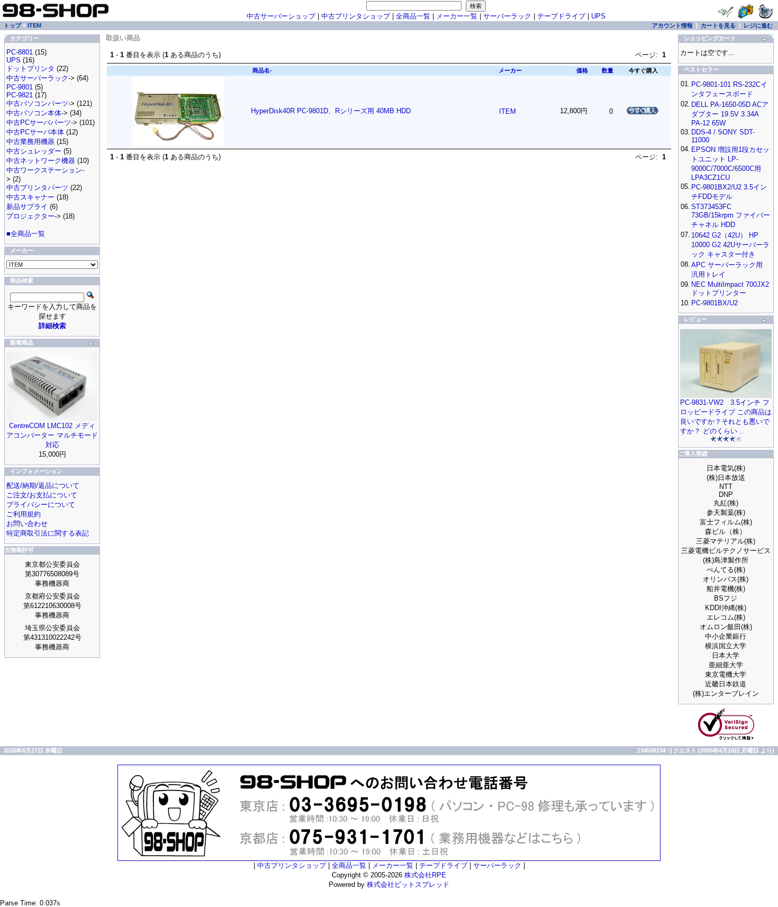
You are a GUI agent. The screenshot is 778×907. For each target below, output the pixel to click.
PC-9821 (19, 95)
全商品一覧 (413, 16)
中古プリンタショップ (355, 16)
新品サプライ (27, 207)
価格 (582, 70)
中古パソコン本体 (33, 113)
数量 (607, 70)
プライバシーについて (40, 505)
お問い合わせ (27, 524)
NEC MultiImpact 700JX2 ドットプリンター (730, 288)
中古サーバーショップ (281, 16)
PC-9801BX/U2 (714, 303)
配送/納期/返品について (42, 485)
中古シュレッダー (33, 151)
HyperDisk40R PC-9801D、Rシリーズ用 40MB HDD (331, 111)
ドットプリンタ (30, 68)
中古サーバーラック (37, 78)
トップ (12, 25)
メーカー (510, 70)
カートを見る (718, 25)
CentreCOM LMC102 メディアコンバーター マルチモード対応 (52, 435)
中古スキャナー (30, 197)
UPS (598, 16)
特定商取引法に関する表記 (47, 533)
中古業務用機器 (30, 142)
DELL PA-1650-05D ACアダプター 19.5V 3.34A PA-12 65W (729, 114)
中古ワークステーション (44, 170)
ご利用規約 (23, 514)
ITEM (34, 25)
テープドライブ (561, 16)
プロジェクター (30, 216)
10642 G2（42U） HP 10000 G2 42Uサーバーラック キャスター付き (730, 244)
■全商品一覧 (25, 234)
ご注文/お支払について (41, 495)
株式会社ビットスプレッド (408, 884)
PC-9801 (19, 87)
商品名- (262, 70)
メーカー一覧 (456, 16)
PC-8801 (19, 52)
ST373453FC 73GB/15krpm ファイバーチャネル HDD (730, 216)
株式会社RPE (425, 875)
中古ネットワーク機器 (40, 161)
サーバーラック (507, 16)
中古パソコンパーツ (37, 103)
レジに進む (758, 25)
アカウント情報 (672, 25)
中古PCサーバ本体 (35, 132)
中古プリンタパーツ (37, 188)
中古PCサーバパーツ (38, 122)
